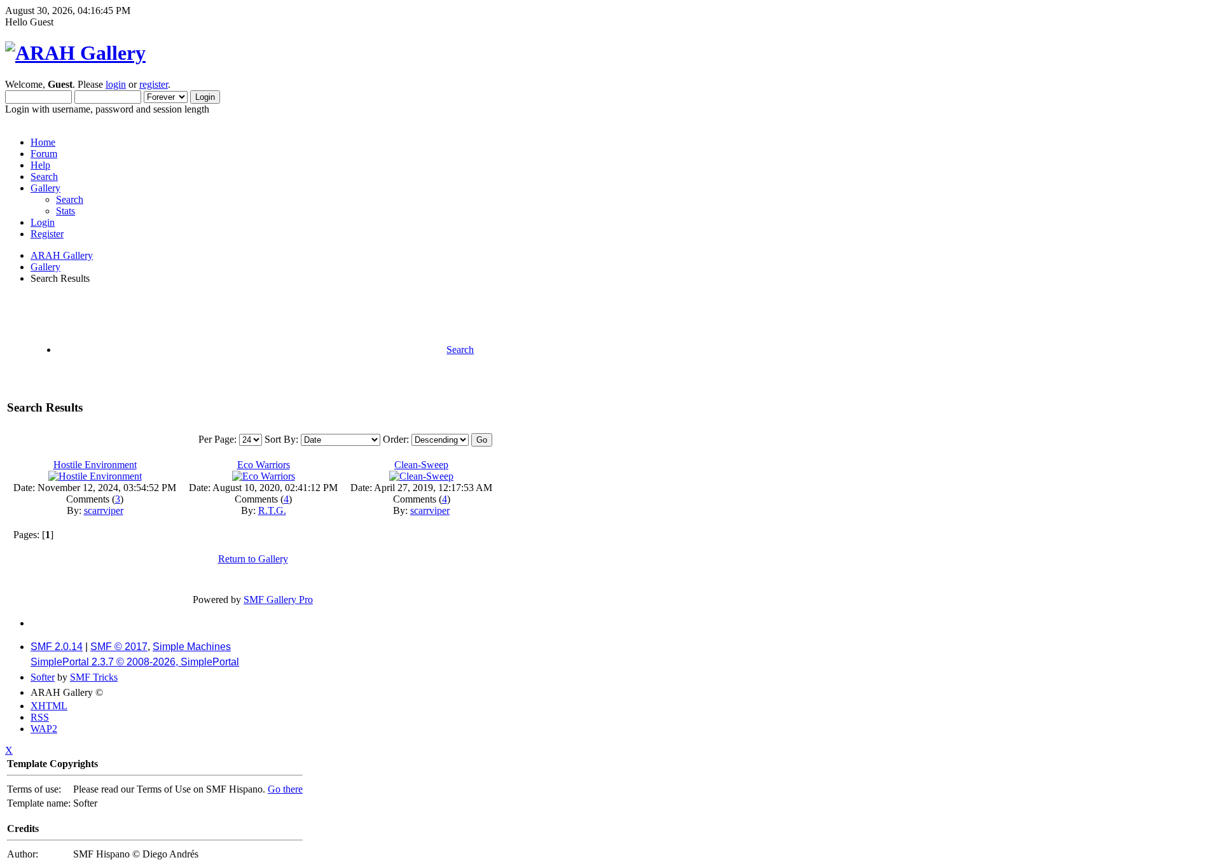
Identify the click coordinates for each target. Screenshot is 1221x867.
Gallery (45, 188)
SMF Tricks (94, 677)
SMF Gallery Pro (278, 599)
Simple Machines (192, 646)
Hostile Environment (95, 464)
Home (43, 142)
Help (40, 165)
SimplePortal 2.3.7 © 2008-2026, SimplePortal (135, 661)
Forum (44, 153)
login (116, 84)
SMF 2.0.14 (57, 646)
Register (47, 233)
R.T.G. (272, 510)
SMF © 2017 (119, 646)
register (153, 84)
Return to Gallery (253, 558)
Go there (285, 789)
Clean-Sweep (421, 464)
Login (43, 222)
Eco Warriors (263, 464)
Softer (43, 677)
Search (44, 176)
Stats (65, 210)
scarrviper (103, 510)
